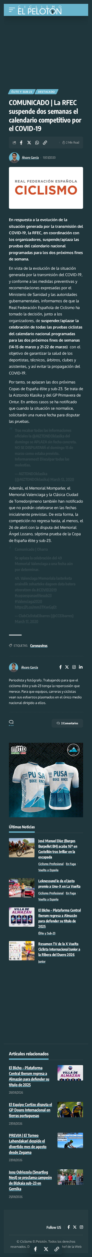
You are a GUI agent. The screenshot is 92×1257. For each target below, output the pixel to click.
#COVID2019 (47, 589)
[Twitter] (67, 667)
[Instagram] (74, 667)
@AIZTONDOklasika (48, 436)
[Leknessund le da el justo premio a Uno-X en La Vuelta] (21, 887)
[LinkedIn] (80, 667)
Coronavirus (39, 645)
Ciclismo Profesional (51, 864)
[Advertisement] (46, 50)
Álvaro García (30, 158)
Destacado (46, 91)
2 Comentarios (69, 723)
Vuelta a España (48, 870)
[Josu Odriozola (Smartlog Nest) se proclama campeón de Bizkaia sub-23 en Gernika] (70, 1177)
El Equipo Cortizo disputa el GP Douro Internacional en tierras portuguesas (30, 1110)
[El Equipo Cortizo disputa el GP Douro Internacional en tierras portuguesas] (70, 1109)
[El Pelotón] (41, 10)
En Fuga (71, 864)
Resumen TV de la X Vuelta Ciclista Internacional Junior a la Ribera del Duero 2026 (59, 949)
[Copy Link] (45, 142)
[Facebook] (60, 667)
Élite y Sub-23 (22, 91)
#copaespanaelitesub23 (33, 595)
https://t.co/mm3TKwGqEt (35, 607)
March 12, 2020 (62, 479)
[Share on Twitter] (29, 142)
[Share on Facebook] (21, 142)
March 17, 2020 (26, 621)
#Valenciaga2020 (28, 601)
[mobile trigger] (13, 10)
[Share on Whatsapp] (37, 142)
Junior (41, 961)
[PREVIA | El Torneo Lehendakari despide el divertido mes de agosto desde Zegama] (70, 1140)
